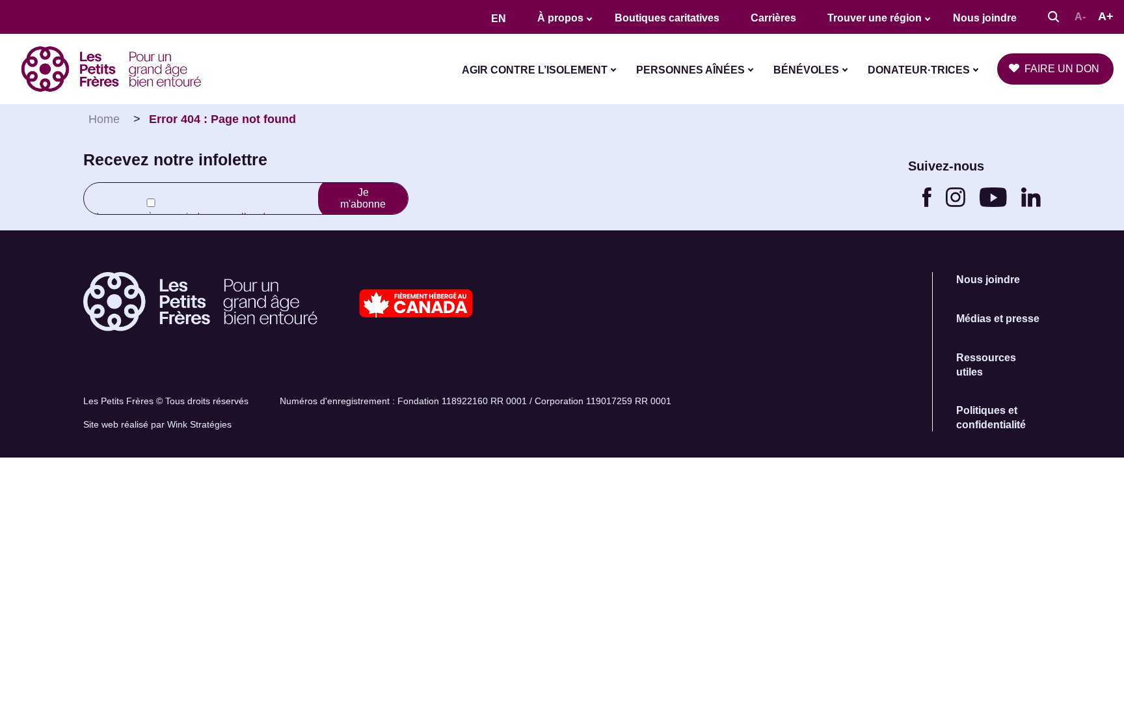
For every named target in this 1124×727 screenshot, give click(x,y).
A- (1080, 16)
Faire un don (1061, 68)
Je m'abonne (363, 198)
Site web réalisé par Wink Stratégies (157, 424)
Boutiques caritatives (667, 17)
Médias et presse (997, 318)
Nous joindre (985, 17)
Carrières (773, 17)
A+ (1106, 16)
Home (104, 119)
